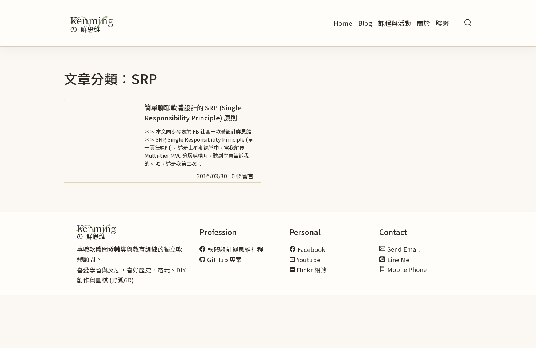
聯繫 (442, 23)
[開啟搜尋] (467, 23)
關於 (423, 23)
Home (343, 23)
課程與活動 (394, 23)
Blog (365, 23)
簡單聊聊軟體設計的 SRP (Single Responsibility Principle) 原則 (193, 112)
